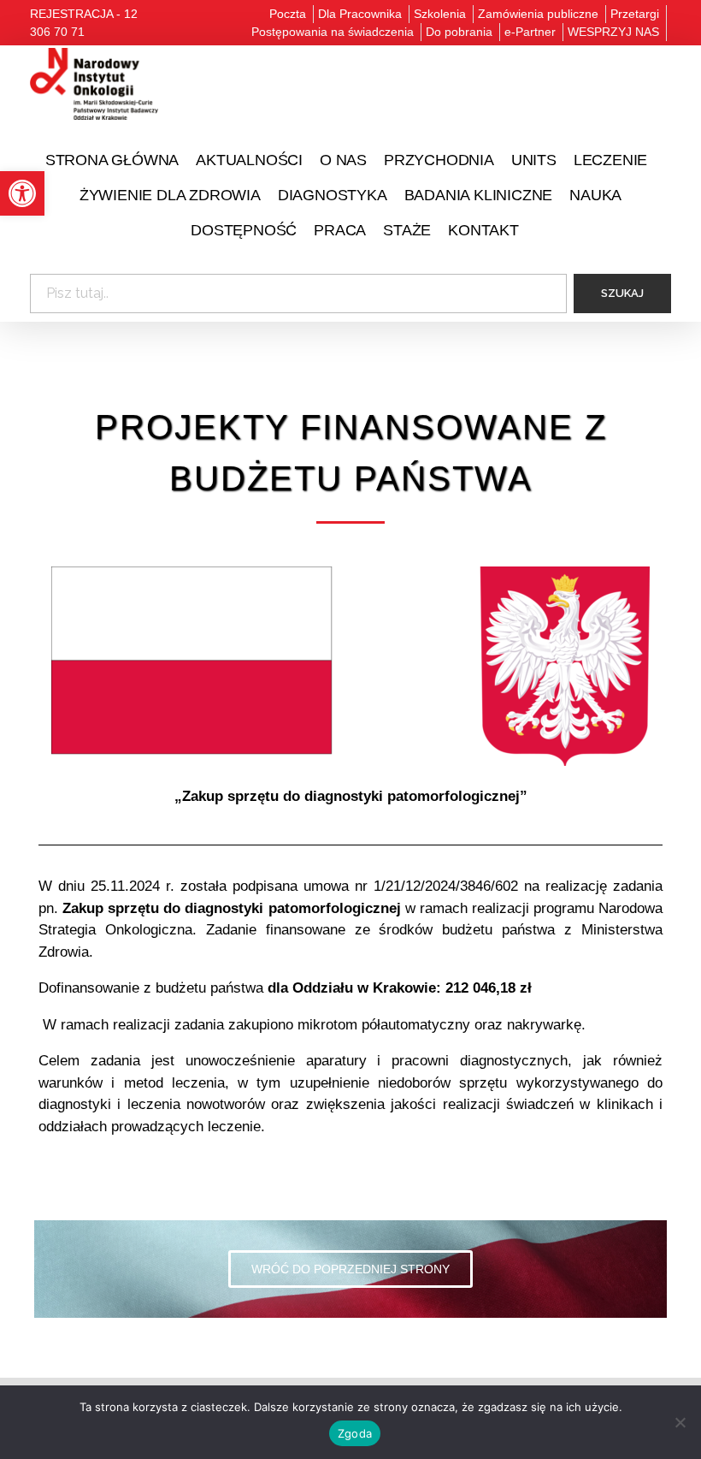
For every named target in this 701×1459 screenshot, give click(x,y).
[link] (22, 193)
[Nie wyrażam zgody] (679, 1422)
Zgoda (355, 1433)
